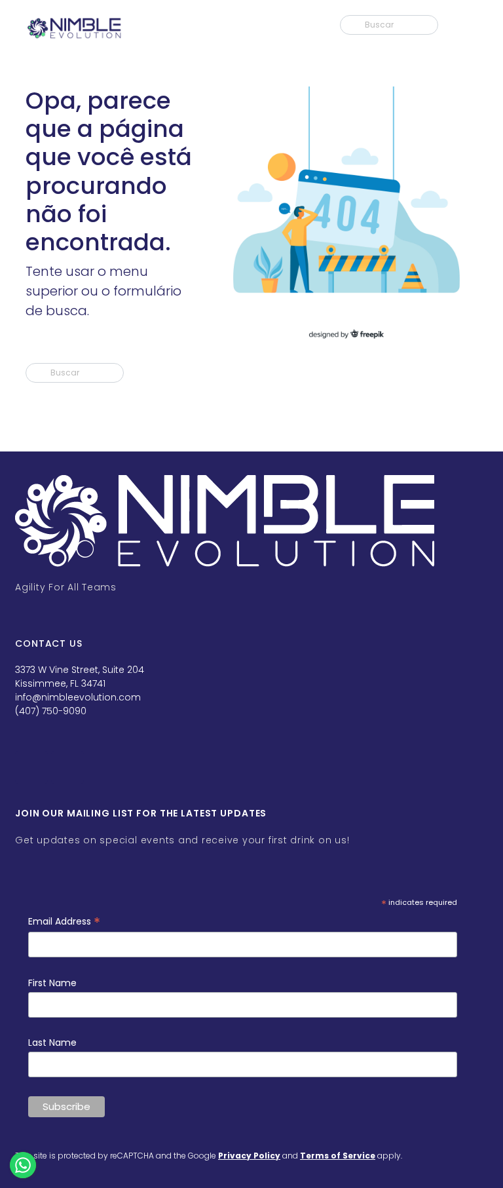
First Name (52, 982)
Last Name (52, 1042)
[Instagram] (67, 767)
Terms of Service (337, 1155)
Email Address (64, 921)
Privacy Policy (249, 1155)
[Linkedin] (31, 767)
